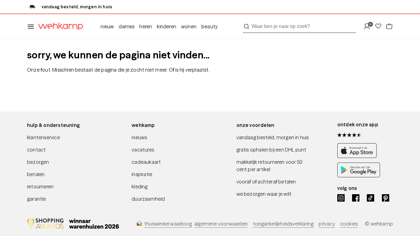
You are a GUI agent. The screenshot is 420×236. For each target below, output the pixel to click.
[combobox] (299, 26)
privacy (327, 224)
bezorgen (38, 162)
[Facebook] (355, 198)
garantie (36, 199)
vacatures (143, 150)
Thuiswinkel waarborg (168, 224)
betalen (36, 174)
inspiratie (142, 174)
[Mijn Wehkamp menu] (368, 26)
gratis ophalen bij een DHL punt (271, 150)
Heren (145, 26)
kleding (140, 186)
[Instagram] (341, 198)
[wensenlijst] (380, 26)
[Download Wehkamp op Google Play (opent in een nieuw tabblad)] (358, 175)
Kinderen (166, 26)
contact (36, 150)
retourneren (40, 186)
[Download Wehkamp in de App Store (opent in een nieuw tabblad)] (358, 156)
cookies (349, 224)
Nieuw (107, 26)
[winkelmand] (389, 26)
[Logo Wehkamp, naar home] (58, 26)
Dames (126, 26)
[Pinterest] (385, 198)
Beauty (209, 26)
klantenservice (43, 137)
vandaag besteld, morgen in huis (272, 137)
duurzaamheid (148, 199)
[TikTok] (370, 198)
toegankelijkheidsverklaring (283, 224)
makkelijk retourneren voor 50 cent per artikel (269, 165)
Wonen (188, 26)
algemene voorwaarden (221, 224)
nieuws (139, 137)
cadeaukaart (146, 162)
